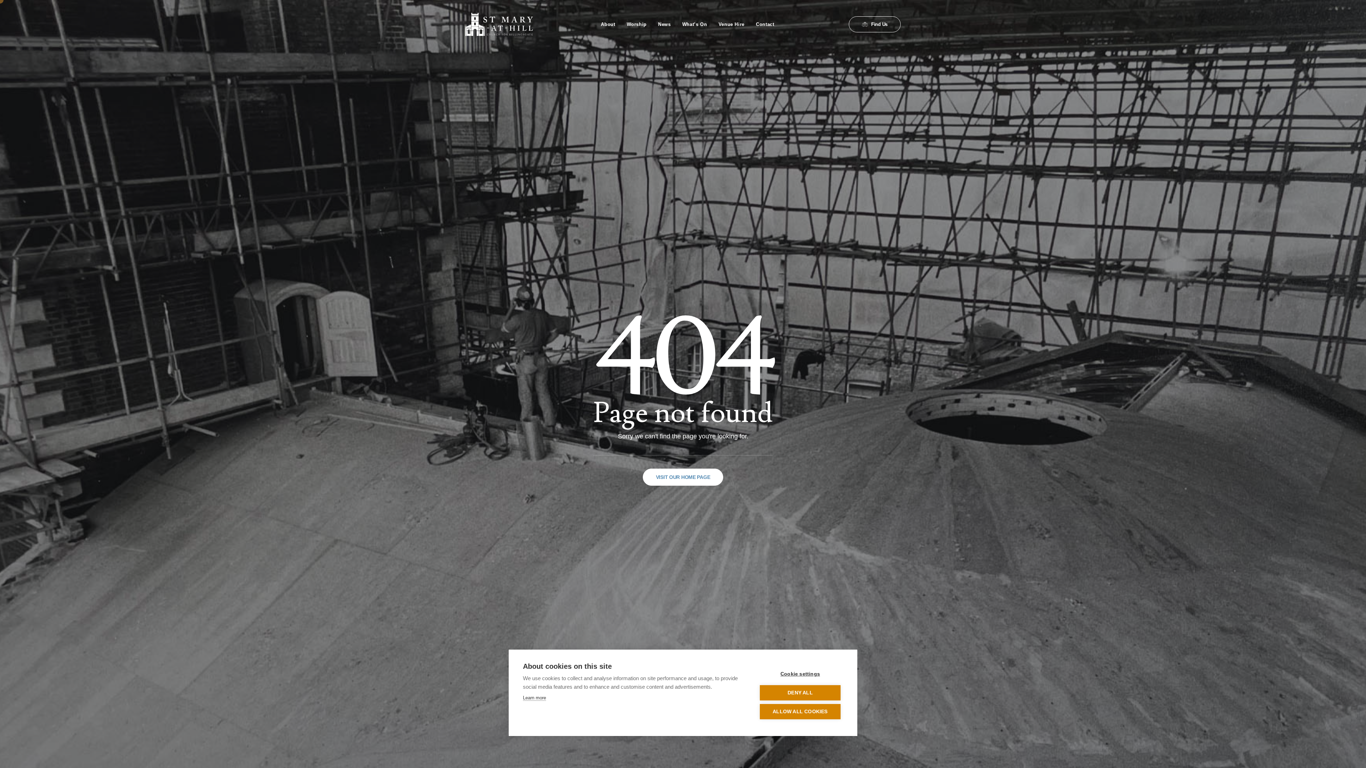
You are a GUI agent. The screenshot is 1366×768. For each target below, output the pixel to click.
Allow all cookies (800, 711)
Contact (765, 24)
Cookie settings (800, 674)
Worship (637, 24)
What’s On (694, 24)
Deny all (800, 692)
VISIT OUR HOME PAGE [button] (683, 477)
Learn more (534, 697)
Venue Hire (732, 24)
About (608, 24)
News (664, 24)
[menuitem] (608, 24)
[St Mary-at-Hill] (499, 24)
